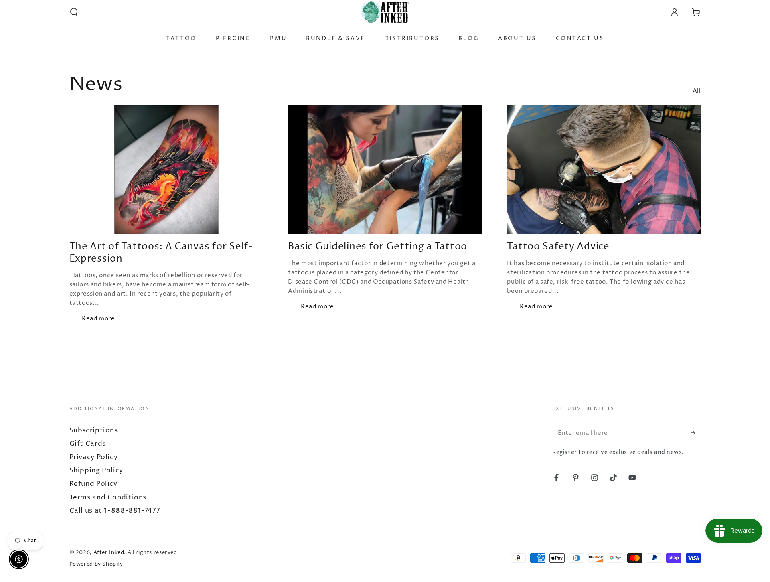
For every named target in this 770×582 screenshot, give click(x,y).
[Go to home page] (385, 12)
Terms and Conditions (108, 497)
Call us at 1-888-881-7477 (114, 510)
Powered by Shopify (96, 564)
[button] (74, 12)
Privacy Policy (93, 457)
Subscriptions (93, 430)
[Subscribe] (696, 433)
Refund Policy (93, 484)
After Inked (108, 552)
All (697, 91)
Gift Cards (87, 443)
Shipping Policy (96, 470)
